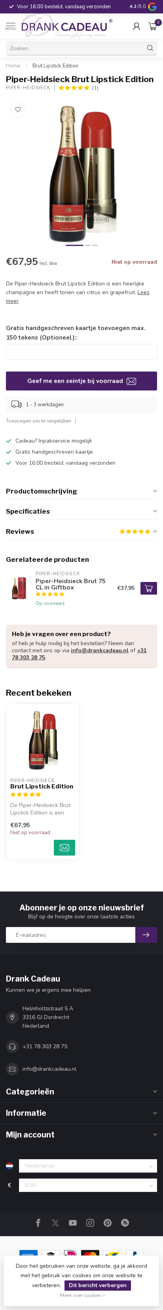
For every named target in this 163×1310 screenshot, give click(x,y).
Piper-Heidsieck (28, 88)
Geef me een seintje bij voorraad (76, 381)
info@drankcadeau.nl (100, 650)
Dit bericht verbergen (98, 1285)
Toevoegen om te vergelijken (38, 420)
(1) (95, 87)
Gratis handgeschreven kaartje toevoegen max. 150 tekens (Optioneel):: (76, 333)
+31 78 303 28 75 (45, 1046)
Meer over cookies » (82, 1295)
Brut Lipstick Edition (55, 65)
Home (13, 65)
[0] (152, 26)
